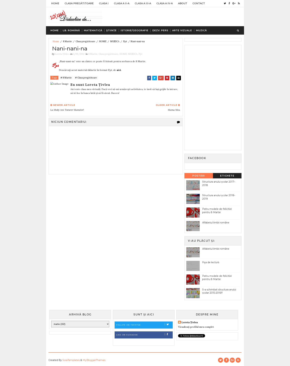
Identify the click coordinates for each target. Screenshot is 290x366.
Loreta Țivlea (189, 322)
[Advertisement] (211, 97)
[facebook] (229, 3)
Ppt (125, 41)
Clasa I (104, 3)
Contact (198, 3)
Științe (111, 30)
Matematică (93, 30)
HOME (102, 41)
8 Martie (67, 41)
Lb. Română (71, 30)
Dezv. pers (160, 30)
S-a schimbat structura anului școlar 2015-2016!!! (219, 291)
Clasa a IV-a (164, 3)
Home (55, 3)
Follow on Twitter (128, 325)
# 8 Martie (66, 77)
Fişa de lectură (210, 262)
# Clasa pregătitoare (86, 77)
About (182, 3)
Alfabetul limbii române (215, 222)
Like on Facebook (127, 335)
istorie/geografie (134, 30)
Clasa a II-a (121, 3)
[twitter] (225, 3)
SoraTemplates (71, 360)
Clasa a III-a (143, 3)
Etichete (227, 175)
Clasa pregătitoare (85, 41)
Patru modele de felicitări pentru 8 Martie (217, 210)
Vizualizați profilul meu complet (196, 326)
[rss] (239, 3)
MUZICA (114, 41)
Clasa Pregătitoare (79, 3)
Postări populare (199, 176)
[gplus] (234, 3)
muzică (201, 30)
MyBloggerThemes (94, 360)
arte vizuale (182, 30)
